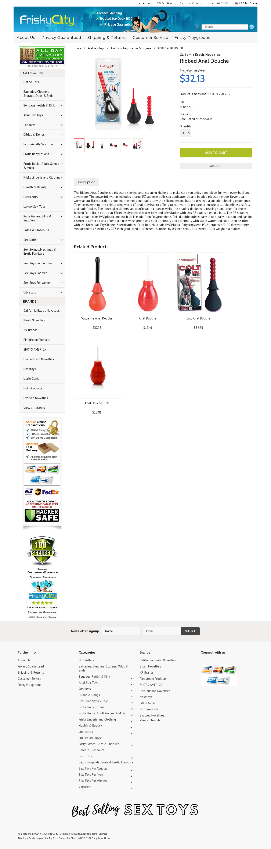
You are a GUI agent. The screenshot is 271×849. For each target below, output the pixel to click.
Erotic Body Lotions (36, 154)
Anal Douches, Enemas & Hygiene (131, 48)
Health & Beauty (35, 187)
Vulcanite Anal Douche (96, 318)
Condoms (30, 125)
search (251, 27)
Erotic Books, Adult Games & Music (41, 166)
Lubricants (31, 197)
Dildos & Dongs (34, 134)
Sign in (184, 3)
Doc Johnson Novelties (39, 359)
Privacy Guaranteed (61, 37)
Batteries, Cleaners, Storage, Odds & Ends (38, 94)
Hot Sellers (31, 82)
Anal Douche (147, 318)
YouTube (210, 660)
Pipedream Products (37, 340)
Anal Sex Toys (33, 115)
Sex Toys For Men (35, 273)
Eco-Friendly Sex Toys (38, 144)
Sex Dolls (30, 240)
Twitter (203, 660)
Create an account (203, 3)
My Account (145, 3)
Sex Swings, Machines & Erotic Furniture (40, 251)
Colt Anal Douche (198, 318)
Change (253, 3)
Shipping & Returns (106, 37)
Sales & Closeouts (36, 230)
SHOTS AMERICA (35, 349)
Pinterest (218, 660)
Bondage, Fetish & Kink (39, 105)
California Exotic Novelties (42, 310)
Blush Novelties (34, 320)
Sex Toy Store (51, 838)
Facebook (225, 660)
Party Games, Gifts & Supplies (37, 218)
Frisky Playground (192, 37)
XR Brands (30, 330)
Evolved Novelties (36, 398)
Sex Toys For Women (37, 283)
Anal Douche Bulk (97, 403)
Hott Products (33, 388)
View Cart (222, 2)
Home (77, 48)
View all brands (34, 408)
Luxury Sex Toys (35, 207)
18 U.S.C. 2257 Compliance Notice (94, 838)
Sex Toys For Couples (38, 263)
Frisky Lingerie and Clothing (42, 177)
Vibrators (30, 292)
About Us (26, 37)
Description (86, 182)
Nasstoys (30, 369)
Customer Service (150, 37)
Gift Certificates (166, 3)
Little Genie (31, 379)
